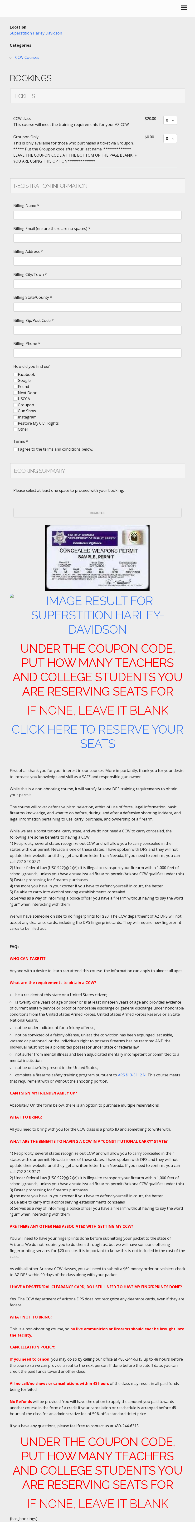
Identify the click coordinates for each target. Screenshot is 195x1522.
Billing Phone (26, 343)
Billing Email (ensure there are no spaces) (51, 228)
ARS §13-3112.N (132, 1075)
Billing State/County (32, 297)
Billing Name (26, 205)
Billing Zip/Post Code (33, 320)
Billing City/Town (30, 274)
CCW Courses (27, 57)
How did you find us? (31, 366)
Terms (20, 441)
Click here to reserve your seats (97, 736)
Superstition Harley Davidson (36, 33)
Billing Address (28, 251)
